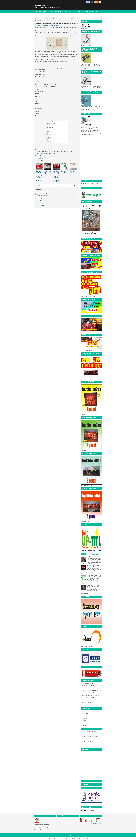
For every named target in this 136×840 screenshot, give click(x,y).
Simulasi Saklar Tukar (86, 746)
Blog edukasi (39, 5)
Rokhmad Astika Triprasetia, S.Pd (43, 824)
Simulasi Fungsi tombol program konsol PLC (91, 736)
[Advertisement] (91, 157)
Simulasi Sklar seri (86, 743)
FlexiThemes (54, 838)
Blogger (78, 835)
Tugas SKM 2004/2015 (87, 688)
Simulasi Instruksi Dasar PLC (88, 734)
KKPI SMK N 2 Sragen (87, 723)
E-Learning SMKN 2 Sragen (88, 715)
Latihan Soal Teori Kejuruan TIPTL (89, 685)
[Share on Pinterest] (44, 155)
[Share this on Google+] (42, 155)
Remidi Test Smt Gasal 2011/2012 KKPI (90, 695)
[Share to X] (41, 158)
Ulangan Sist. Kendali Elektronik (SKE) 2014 (91, 690)
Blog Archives (95, 554)
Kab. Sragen (84, 718)
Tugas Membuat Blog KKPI (88, 697)
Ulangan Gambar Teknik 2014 (88, 692)
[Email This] (38, 158)
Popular (83, 554)
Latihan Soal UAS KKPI (87, 700)
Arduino (44, 11)
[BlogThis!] (40, 158)
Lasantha (65, 838)
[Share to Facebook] (42, 158)
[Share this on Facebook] (39, 155)
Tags (88, 554)
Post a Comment (40, 205)
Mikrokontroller (58, 11)
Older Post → (77, 185)
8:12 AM (40, 202)
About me (37, 14)
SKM (53, 18)
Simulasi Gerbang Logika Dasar (89, 731)
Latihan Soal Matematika (87, 683)
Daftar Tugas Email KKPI (87, 704)
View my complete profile (39, 829)
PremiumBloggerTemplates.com (74, 838)
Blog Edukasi (84, 725)
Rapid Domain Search (84, 838)
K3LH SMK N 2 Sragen (87, 720)
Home (36, 11)
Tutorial (65, 11)
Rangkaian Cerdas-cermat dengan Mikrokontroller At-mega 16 (56, 23)
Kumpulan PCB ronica (86, 711)
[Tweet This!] (40, 155)
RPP (40, 11)
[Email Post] (36, 158)
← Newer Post (37, 185)
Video (96, 11)
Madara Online (85, 713)
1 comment (58, 25)
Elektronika (50, 11)
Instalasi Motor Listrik (88, 11)
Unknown (40, 192)
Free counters (83, 825)
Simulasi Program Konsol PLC (88, 741)
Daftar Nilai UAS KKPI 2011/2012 (89, 702)
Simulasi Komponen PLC (87, 738)
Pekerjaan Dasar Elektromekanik (75, 11)
